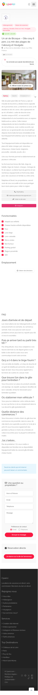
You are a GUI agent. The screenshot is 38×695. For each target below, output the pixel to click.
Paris (5, 651)
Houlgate (27, 28)
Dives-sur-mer (19, 28)
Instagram (19, 205)
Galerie (14, 96)
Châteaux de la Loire (10, 647)
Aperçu (5, 96)
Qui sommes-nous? (10, 613)
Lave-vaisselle (10, 236)
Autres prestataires (10, 603)
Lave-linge (9, 233)
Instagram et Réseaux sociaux (14, 630)
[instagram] (22, 675)
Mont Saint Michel (9, 661)
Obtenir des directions (25, 270)
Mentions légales (11, 674)
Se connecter (29, 4)
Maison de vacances (21, 25)
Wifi (6, 255)
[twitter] (28, 675)
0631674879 (20, 192)
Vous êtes (6, 596)
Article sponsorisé (9, 627)
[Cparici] (9, 4)
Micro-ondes (9, 240)
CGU (6, 682)
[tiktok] (28, 678)
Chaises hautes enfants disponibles (18, 225)
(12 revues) (7, 54)
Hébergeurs (7, 600)
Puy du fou (7, 654)
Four (6, 229)
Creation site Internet (10, 624)
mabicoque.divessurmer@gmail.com (19, 195)
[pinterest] (25, 675)
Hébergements (7, 25)
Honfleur (6, 657)
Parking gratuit (10, 248)
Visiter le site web (20, 199)
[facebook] (32, 675)
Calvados (12, 28)
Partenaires (7, 606)
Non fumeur (9, 244)
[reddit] (32, 678)
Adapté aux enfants (12, 222)
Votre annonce (8, 633)
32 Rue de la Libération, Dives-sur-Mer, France (17, 49)
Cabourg (5, 28)
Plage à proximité (11, 251)
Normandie (6, 30)
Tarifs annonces (9, 637)
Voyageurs (7, 610)
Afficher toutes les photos (20, 86)
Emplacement (25, 96)
